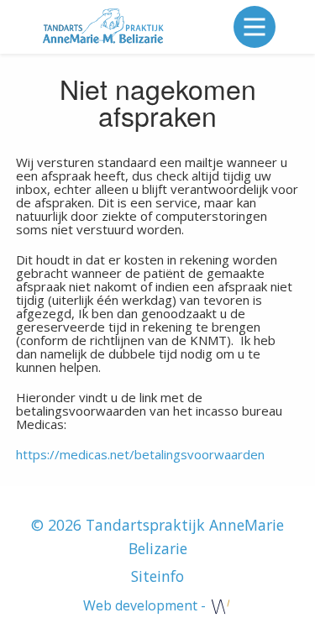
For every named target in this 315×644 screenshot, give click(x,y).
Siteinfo (157, 576)
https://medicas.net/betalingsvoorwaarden (140, 454)
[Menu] (255, 27)
